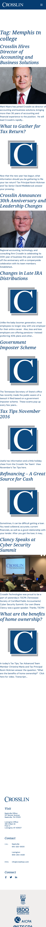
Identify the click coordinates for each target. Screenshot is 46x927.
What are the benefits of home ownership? (22, 616)
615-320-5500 (18, 847)
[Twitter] (11, 877)
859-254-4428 (18, 855)
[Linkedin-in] (16, 877)
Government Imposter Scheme (18, 344)
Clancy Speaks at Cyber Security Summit (17, 544)
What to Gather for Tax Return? (20, 128)
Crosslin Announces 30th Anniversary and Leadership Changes (23, 200)
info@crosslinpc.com (20, 862)
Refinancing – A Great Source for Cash (22, 476)
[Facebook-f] (6, 877)
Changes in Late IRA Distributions (21, 275)
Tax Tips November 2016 (20, 413)
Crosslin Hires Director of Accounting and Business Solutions (19, 54)
